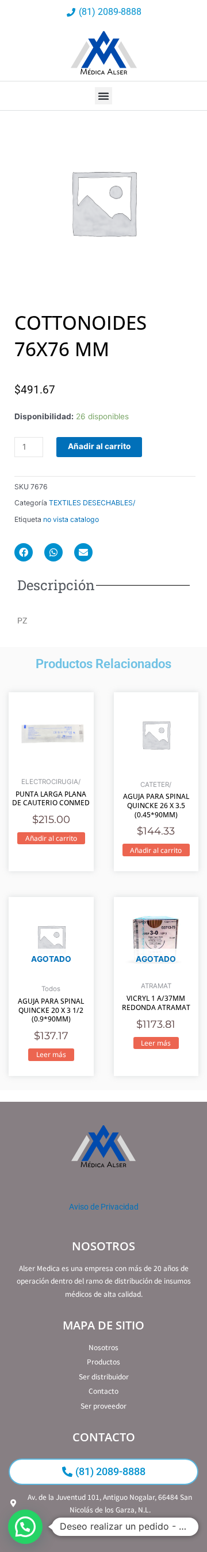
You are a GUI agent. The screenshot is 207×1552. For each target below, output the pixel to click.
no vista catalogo (71, 519)
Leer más (51, 1054)
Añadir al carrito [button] (51, 838)
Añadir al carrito (99, 446)
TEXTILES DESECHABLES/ (92, 502)
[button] (103, 95)
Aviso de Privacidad (104, 1206)
